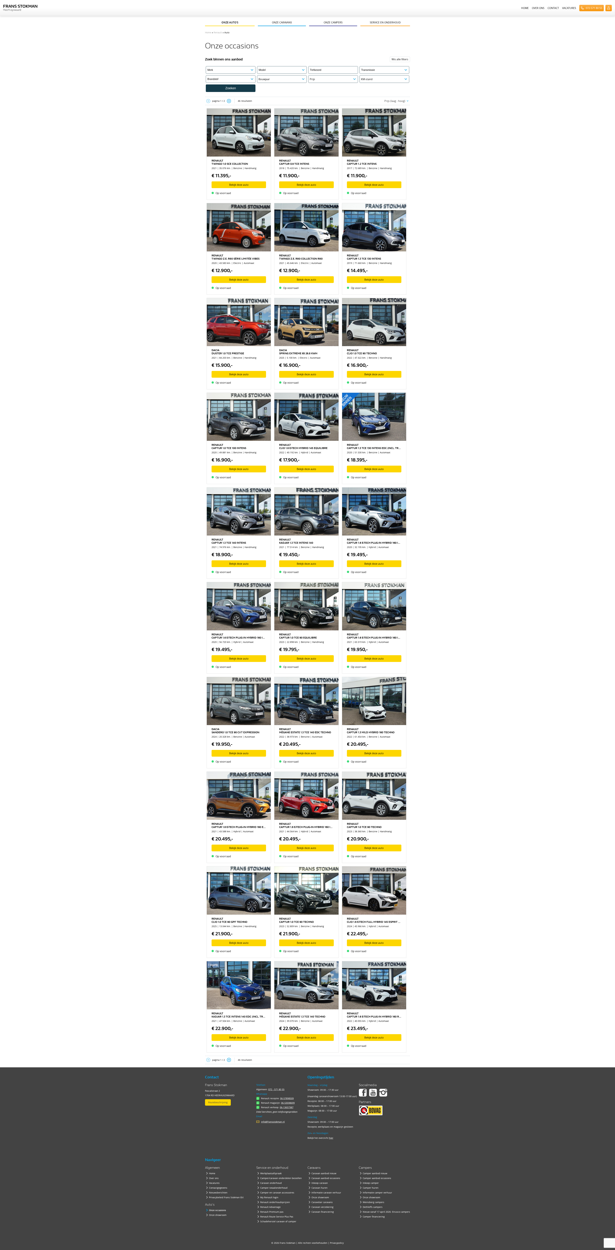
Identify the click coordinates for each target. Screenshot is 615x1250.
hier (331, 1137)
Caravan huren (320, 1188)
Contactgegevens (218, 1188)
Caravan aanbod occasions (326, 1178)
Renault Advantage (270, 1207)
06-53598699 (288, 1102)
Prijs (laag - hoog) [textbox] (394, 101)
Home (525, 8)
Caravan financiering (323, 1212)
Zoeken (230, 88)
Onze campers (333, 22)
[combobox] (395, 101)
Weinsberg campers (373, 1202)
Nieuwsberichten (218, 1192)
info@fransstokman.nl (273, 1121)
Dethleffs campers (372, 1207)
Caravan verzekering (322, 1207)
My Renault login (269, 1197)
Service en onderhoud (385, 22)
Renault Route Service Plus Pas (276, 1216)
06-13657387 (286, 1107)
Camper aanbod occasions (377, 1178)
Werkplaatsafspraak (271, 1173)
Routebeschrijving (218, 1102)
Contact (553, 8)
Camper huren (370, 1188)
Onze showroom (217, 1215)
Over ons (538, 8)
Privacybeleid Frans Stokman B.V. (226, 1197)
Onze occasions (217, 1210)
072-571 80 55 (594, 8)
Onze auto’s (229, 22)
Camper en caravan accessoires (277, 1192)
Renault (218, 32)
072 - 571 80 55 (276, 1089)
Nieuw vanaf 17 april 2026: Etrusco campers (386, 1212)
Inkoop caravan (320, 1183)
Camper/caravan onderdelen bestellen (281, 1178)
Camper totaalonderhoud (273, 1188)
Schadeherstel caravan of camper (278, 1221)
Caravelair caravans (322, 1202)
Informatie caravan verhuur (326, 1192)
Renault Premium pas (271, 1212)
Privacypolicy (337, 1242)
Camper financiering (374, 1216)
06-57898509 (287, 1098)
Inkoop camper (371, 1183)
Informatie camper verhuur (377, 1192)
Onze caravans (282, 22)
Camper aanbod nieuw (375, 1173)
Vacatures (569, 8)
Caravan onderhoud (271, 1183)
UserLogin (608, 8)
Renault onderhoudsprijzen (275, 1202)
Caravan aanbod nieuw (324, 1173)
